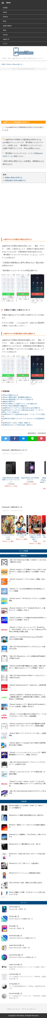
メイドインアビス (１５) (8, 536)
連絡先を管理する (8, 401)
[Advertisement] (23, 94)
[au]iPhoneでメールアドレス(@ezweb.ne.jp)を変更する (21, 408)
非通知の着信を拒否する (13, 178)
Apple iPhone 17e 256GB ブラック (30, 479)
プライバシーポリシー (28, 1009)
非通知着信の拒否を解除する (15, 180)
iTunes (5, 35)
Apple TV (6, 39)
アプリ (5, 44)
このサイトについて (13, 1009)
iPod (4, 30)
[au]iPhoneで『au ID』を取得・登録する (16, 423)
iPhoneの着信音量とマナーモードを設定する (17, 399)
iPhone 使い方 (24, 51)
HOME (5, 8)
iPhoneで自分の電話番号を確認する (14, 406)
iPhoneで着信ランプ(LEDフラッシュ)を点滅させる (19, 404)
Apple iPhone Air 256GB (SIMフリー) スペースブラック (11, 480)
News (5, 12)
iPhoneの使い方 (17, 64)
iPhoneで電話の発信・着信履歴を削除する (17, 397)
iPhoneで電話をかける (10, 395)
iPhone (5, 17)
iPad (4, 21)
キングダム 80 (21, 535)
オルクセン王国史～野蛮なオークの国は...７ (35, 537)
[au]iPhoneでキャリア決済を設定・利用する (17, 425)
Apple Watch (7, 26)
